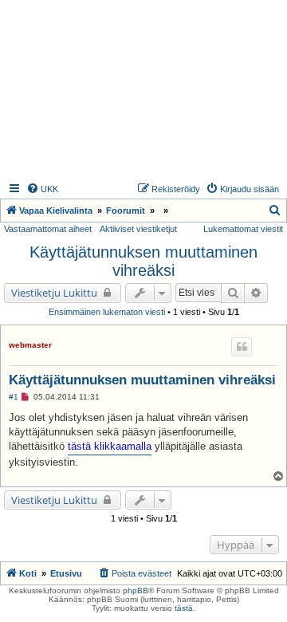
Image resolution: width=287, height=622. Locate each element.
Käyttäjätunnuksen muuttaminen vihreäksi (143, 261)
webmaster (30, 345)
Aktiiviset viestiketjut (138, 229)
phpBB (135, 590)
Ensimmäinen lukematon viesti (107, 312)
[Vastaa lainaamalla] (241, 346)
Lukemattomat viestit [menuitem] (243, 229)
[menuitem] (42, 189)
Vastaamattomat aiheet (48, 229)
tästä (184, 608)
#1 (13, 396)
